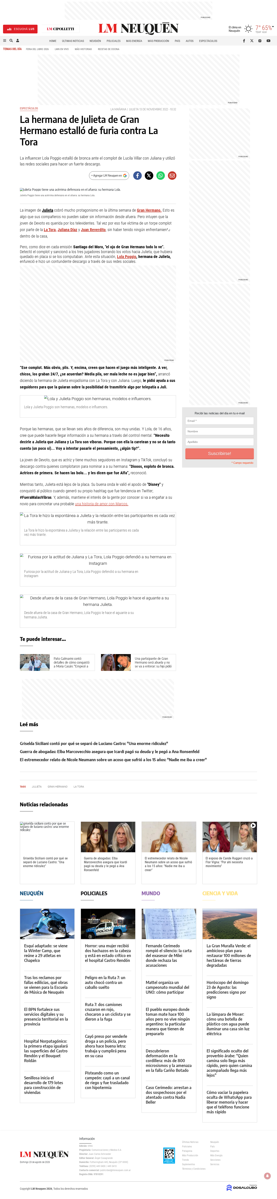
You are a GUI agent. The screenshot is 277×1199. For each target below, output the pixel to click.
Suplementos (188, 1164)
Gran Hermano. (149, 210)
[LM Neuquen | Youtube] (268, 41)
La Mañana (118, 109)
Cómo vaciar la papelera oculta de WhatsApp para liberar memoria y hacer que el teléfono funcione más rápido (229, 1102)
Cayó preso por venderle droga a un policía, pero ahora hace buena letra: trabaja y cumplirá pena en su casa (106, 1046)
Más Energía (134, 40)
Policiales (113, 40)
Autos (189, 40)
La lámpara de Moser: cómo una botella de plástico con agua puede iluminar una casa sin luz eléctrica (228, 1023)
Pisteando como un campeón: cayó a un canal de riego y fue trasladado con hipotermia (107, 1080)
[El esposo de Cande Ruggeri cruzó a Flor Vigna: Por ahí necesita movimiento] (230, 837)
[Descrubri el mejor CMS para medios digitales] (242, 1191)
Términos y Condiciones (193, 1169)
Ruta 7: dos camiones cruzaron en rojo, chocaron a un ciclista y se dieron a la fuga (108, 1011)
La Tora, (50, 229)
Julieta (134, 109)
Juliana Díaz (67, 229)
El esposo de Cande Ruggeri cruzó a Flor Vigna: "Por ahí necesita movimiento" (229, 862)
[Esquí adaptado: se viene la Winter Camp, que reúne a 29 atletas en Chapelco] (47, 924)
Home (52, 40)
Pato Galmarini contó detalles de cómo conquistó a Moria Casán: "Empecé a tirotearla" (71, 664)
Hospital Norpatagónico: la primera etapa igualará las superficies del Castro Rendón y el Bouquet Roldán (46, 1050)
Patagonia (187, 1151)
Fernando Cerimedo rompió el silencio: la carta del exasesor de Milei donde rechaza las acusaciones (169, 955)
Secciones (215, 1160)
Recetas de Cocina (108, 49)
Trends (185, 1160)
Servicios (214, 1164)
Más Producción (158, 40)
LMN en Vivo (62, 49)
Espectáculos (208, 40)
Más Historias (83, 49)
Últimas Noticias (73, 40)
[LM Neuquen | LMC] (61, 29)
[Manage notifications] (267, 1176)
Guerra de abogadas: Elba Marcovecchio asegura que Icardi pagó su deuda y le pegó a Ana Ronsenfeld (109, 751)
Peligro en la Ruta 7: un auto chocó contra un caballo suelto (105, 982)
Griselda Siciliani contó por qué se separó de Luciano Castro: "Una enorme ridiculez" (94, 743)
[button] (4, 40)
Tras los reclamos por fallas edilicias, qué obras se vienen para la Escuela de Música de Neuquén (46, 984)
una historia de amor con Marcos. (101, 503)
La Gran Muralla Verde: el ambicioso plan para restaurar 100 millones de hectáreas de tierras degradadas (229, 955)
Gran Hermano (58, 786)
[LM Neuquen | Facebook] (244, 41)
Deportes (214, 1151)
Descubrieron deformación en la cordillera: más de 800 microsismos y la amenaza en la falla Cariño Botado (169, 1060)
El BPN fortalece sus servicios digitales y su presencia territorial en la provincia (46, 1016)
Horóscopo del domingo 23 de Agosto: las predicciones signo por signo (228, 989)
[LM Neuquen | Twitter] (252, 41)
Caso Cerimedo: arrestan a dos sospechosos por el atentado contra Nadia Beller (168, 1094)
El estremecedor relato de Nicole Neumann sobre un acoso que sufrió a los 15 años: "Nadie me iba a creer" (113, 759)
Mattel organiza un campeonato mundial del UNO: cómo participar (167, 987)
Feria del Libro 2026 (37, 49)
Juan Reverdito (93, 229)
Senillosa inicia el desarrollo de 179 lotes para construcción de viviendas (43, 1085)
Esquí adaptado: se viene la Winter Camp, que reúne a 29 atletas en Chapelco (46, 953)
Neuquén (95, 40)
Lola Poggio (126, 256)
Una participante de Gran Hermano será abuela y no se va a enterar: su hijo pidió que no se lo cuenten (153, 664)
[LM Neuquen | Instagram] (260, 41)
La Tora (79, 786)
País (177, 40)
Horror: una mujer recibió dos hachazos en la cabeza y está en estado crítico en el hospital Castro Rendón (108, 953)
